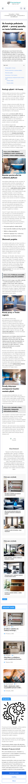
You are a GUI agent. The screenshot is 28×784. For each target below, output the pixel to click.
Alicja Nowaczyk (9, 684)
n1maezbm (7, 655)
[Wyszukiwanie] (21, 8)
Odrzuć (14, 781)
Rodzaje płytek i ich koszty (10, 68)
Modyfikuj (14, 777)
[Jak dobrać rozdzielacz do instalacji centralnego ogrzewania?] (14, 618)
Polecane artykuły (10, 80)
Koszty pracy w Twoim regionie (11, 75)
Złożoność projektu (9, 72)
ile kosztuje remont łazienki (17, 133)
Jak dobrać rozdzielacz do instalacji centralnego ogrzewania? (11, 629)
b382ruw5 (7, 627)
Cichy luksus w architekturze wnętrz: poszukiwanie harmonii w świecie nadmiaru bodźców (13, 658)
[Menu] (2, 8)
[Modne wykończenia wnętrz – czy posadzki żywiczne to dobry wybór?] (14, 676)
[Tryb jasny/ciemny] (24, 8)
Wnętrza (4, 599)
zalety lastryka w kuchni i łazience (18, 188)
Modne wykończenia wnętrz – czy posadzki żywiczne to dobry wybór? (12, 687)
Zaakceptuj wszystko (14, 773)
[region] (14, 765)
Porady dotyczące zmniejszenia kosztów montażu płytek (14, 78)
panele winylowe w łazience (19, 363)
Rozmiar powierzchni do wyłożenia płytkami (13, 70)
